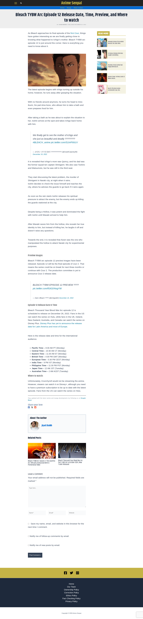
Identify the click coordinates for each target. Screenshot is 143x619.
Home (71, 589)
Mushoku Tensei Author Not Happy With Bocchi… (115, 66)
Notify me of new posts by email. (45, 550)
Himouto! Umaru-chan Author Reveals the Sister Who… (116, 42)
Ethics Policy (71, 600)
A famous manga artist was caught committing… (115, 54)
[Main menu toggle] (15, 3)
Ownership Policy (71, 594)
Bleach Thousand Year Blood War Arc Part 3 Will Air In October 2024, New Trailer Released (70, 467)
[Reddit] (35, 412)
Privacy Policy (71, 606)
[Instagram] (77, 577)
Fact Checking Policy (71, 603)
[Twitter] (32, 412)
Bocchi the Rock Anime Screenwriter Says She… (114, 89)
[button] (21, 3)
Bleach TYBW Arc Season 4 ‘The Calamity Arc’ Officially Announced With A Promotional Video (41, 467)
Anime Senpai (71, 3)
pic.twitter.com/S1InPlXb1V (64, 145)
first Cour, (75, 33)
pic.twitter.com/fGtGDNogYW (47, 293)
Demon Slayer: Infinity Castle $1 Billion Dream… (116, 77)
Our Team (71, 591)
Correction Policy (71, 597)
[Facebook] (29, 412)
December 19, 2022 (40, 157)
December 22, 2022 (66, 303)
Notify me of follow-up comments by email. (49, 541)
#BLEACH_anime (41, 145)
